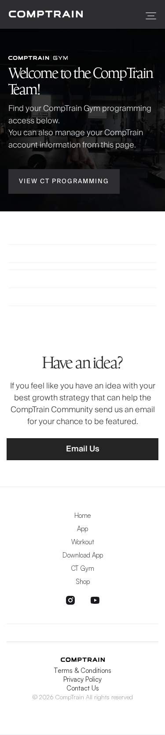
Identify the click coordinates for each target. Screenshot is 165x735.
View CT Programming (64, 181)
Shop (83, 581)
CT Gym (82, 568)
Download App (82, 555)
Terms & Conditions (82, 670)
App (82, 528)
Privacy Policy (82, 679)
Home (82, 515)
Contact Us (82, 688)
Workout (82, 542)
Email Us (82, 449)
